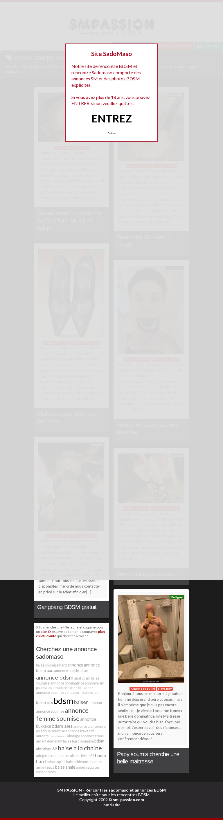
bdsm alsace (70, 756)
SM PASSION (69, 790)
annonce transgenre (89, 726)
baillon (47, 688)
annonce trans (92, 736)
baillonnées (57, 736)
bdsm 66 (87, 756)
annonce (75, 664)
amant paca (45, 767)
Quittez (111, 133)
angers (81, 767)
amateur (95, 702)
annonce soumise (50, 711)
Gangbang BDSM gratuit (67, 607)
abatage (73, 736)
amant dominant (49, 741)
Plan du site (111, 805)
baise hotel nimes (84, 692)
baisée (73, 688)
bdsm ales (62, 726)
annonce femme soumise (62, 714)
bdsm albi (44, 702)
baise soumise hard (51, 665)
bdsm (63, 701)
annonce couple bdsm (71, 671)
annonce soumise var (53, 692)
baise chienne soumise (84, 762)
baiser (81, 702)
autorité (42, 736)
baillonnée (86, 688)
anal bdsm (82, 678)
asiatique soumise (50, 731)
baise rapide (56, 762)
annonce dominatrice (67, 683)
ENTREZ (111, 118)
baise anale (65, 767)
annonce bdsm (54, 677)
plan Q (46, 631)
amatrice (60, 688)
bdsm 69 (49, 748)
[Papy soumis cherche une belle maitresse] (151, 640)
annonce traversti (80, 731)
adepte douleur (48, 756)
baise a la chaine (79, 748)
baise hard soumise (78, 741)
